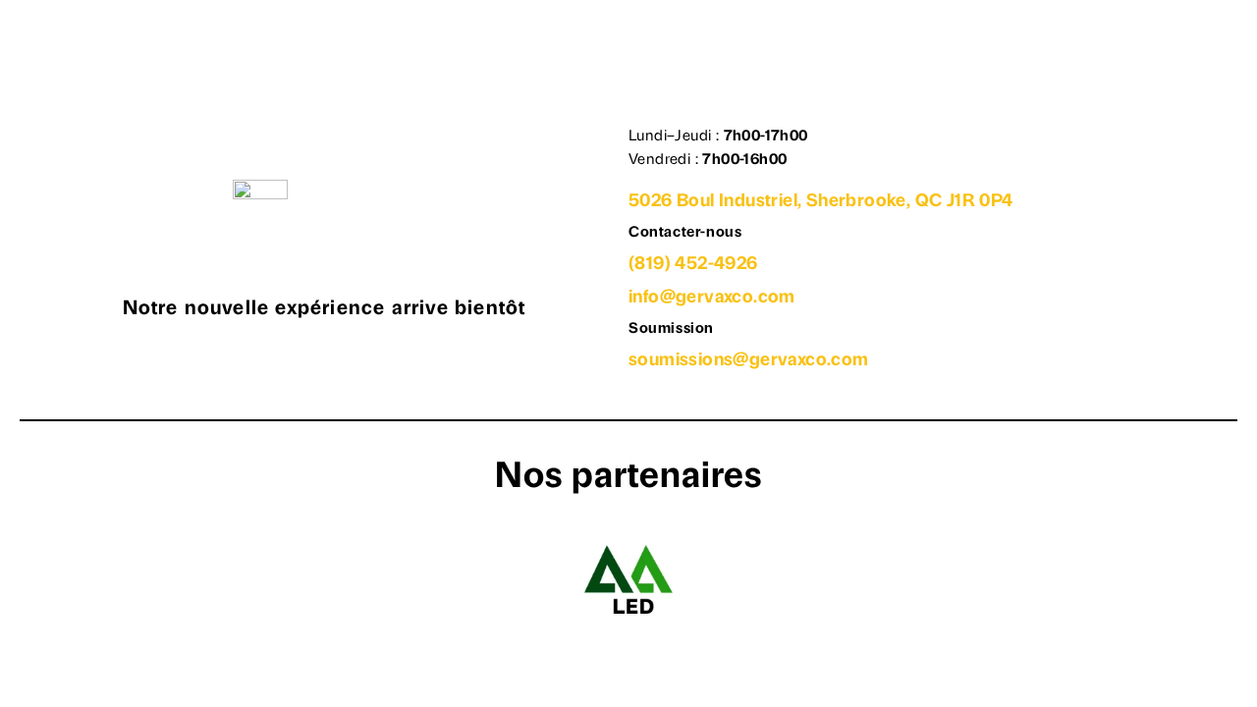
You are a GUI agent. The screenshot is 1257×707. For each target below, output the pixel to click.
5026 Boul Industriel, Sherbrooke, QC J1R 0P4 (820, 202)
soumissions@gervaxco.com (748, 361)
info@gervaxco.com (711, 298)
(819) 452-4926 (693, 265)
